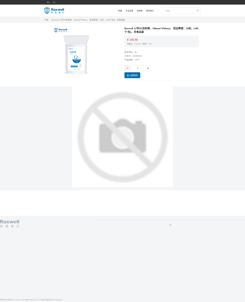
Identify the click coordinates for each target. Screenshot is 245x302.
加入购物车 (132, 75)
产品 (46, 20)
